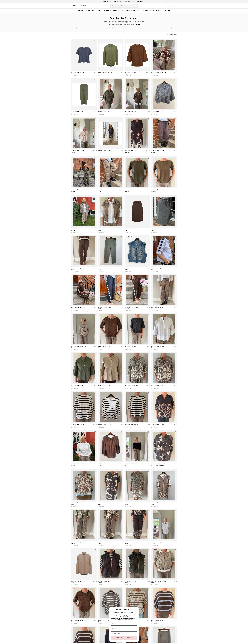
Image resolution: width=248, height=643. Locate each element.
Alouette (73, 74)
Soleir (126, 230)
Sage (72, 426)
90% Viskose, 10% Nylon (157, 465)
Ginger (126, 74)
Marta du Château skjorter (103, 28)
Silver (99, 230)
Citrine (99, 74)
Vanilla (153, 152)
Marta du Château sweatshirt (141, 28)
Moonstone (74, 230)
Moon (99, 152)
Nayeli (152, 582)
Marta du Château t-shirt (122, 28)
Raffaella (73, 113)
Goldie (99, 504)
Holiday (126, 269)
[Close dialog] (136, 609)
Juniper (73, 465)
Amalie (73, 543)
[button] (110, 5)
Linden (153, 426)
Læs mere (137, 24)
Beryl (152, 308)
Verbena (127, 152)
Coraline (73, 347)
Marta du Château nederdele (162, 28)
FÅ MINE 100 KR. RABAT (124, 638)
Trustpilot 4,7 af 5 (140, 1)
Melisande (73, 504)
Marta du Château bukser (85, 28)
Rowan (99, 347)
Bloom (73, 269)
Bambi (152, 269)
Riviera (99, 113)
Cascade (153, 621)
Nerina (153, 74)
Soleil (152, 230)
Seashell (100, 308)
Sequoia (127, 387)
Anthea (100, 582)
